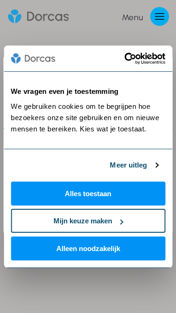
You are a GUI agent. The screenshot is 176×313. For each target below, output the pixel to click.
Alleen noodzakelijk (88, 248)
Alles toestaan (88, 194)
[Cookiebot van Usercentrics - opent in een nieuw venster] (125, 59)
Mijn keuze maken (83, 221)
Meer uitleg (128, 165)
